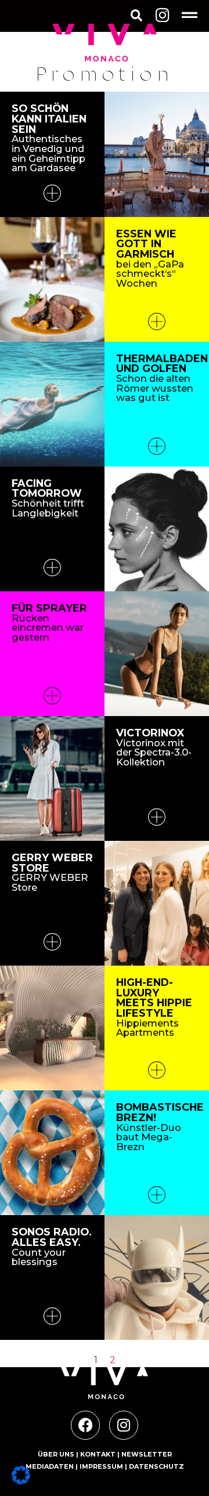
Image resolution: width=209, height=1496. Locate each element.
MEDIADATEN (50, 1466)
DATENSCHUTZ (156, 1466)
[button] (136, 16)
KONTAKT (98, 1454)
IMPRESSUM (101, 1466)
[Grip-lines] (189, 15)
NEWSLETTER (146, 1454)
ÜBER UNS (56, 1454)
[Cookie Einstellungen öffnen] (21, 1481)
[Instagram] (162, 15)
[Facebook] (85, 1425)
